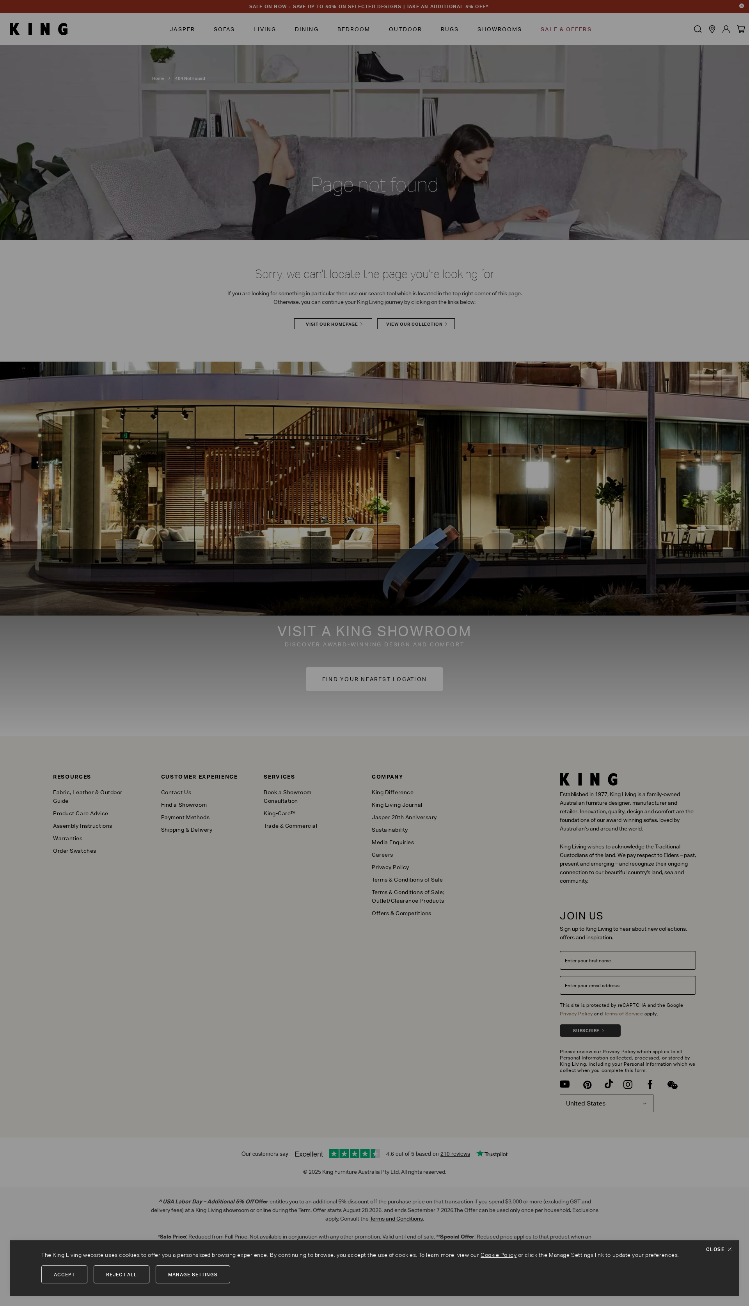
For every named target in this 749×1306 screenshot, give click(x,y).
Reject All (121, 1275)
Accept (64, 1275)
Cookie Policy (498, 1255)
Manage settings (192, 1275)
